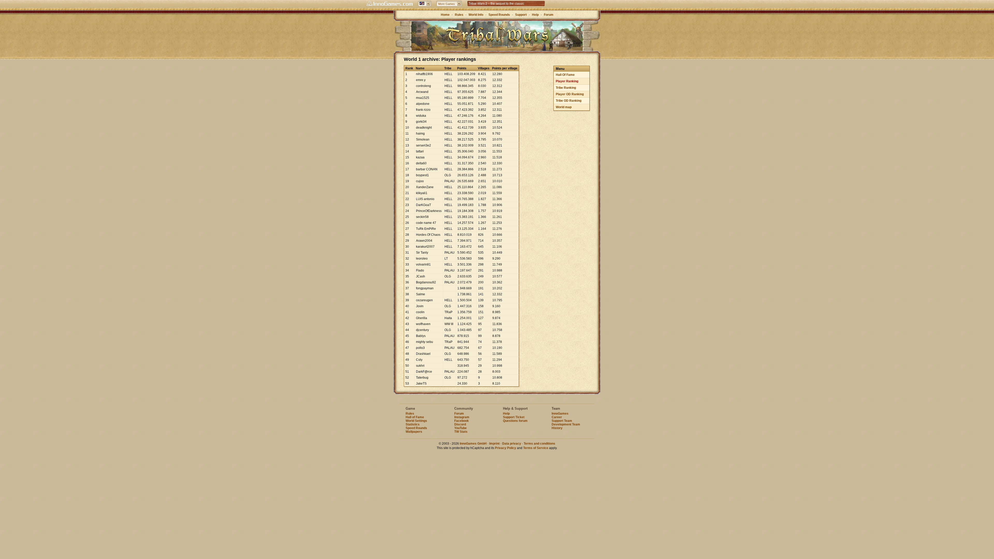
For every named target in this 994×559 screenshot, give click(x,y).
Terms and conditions (539, 443)
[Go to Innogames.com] (389, 3)
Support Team (562, 421)
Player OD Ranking (570, 94)
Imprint (494, 443)
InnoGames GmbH (473, 443)
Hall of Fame (415, 417)
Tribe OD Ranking (568, 100)
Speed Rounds (499, 15)
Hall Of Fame (565, 75)
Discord (460, 424)
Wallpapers (414, 431)
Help (535, 15)
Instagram (461, 417)
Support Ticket (513, 417)
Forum (548, 15)
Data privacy (511, 443)
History (557, 428)
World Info (476, 15)
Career (557, 417)
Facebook (461, 421)
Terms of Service (535, 448)
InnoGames (560, 413)
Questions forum (515, 421)
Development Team (566, 424)
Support (521, 15)
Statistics (413, 424)
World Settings (416, 421)
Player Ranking (567, 81)
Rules (459, 15)
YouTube (460, 428)
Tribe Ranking (566, 88)
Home (445, 15)
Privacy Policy (505, 448)
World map (564, 107)
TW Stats (460, 431)
